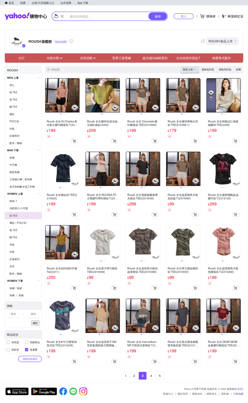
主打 (21, 58)
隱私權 (225, 393)
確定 (35, 323)
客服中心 (168, 393)
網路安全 (212, 393)
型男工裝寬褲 (121, 58)
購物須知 (197, 393)
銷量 (238, 69)
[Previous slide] (47, 95)
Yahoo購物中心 (26, 16)
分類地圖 (238, 393)
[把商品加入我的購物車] (74, 140)
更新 (240, 389)
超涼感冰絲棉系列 (155, 58)
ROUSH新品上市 (220, 41)
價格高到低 (225, 69)
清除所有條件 (30, 359)
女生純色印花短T (188, 58)
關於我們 (183, 393)
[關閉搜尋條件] (62, 16)
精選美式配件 (221, 58)
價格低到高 (208, 69)
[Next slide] (77, 95)
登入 (184, 16)
